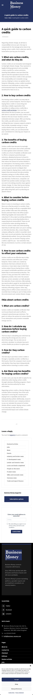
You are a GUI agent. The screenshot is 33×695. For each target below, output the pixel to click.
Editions (4, 656)
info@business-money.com (12, 636)
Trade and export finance (15, 481)
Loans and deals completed (16, 465)
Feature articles (7, 659)
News (10, 18)
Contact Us (5, 650)
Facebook (9, 610)
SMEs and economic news (15, 475)
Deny (16, 684)
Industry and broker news (15, 456)
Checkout (5, 653)
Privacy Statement (19, 692)
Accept (16, 679)
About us (4, 647)
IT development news (14, 459)
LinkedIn (8, 614)
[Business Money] (16, 5)
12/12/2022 (5, 37)
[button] (30, 666)
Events (9, 453)
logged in (12, 435)
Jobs (8, 447)
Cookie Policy (11, 692)
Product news (11, 472)
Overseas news (12, 478)
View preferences (16, 689)
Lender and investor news (15, 462)
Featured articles (12, 444)
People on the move (13, 469)
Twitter (8, 606)
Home (6, 18)
